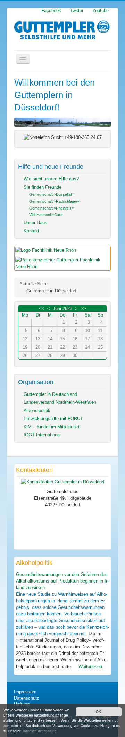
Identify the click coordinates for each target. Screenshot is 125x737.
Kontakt (31, 230)
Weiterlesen (89, 666)
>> (83, 308)
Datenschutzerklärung (39, 731)
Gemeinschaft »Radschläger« (54, 201)
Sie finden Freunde (42, 187)
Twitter (76, 10)
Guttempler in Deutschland (50, 394)
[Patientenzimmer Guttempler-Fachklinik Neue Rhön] (62, 263)
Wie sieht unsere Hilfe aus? (51, 178)
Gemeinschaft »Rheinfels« (51, 208)
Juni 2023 (62, 308)
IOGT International (42, 434)
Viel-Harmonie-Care (45, 215)
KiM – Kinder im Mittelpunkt (52, 426)
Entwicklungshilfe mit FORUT (53, 418)
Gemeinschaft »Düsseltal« (51, 194)
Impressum (25, 691)
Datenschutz (26, 698)
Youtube (100, 10)
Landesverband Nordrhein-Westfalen (60, 402)
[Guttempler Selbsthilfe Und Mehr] (62, 30)
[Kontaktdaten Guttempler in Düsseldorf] (63, 481)
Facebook (51, 10)
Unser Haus (35, 222)
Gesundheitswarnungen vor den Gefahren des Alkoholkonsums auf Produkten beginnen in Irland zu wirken (62, 581)
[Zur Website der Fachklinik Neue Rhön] (45, 249)
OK (98, 711)
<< (41, 308)
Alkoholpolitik (37, 410)
